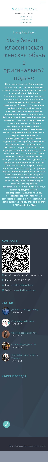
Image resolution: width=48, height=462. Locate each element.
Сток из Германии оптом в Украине (24, 356)
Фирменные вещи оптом (24, 333)
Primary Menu (43, 3)
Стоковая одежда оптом (23, 344)
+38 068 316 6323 (25, 17)
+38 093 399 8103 (25, 23)
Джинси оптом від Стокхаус (25, 309)
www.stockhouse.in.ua (24, 290)
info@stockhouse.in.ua (22, 285)
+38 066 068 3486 (25, 20)
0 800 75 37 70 (25, 9)
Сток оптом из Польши (22, 321)
